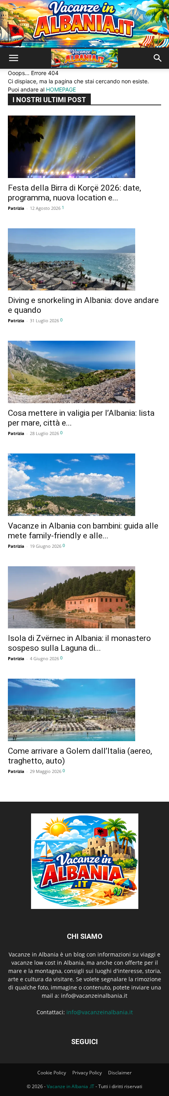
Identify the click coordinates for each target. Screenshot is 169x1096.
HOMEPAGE (61, 89)
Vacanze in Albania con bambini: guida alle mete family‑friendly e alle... (83, 530)
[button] (13, 58)
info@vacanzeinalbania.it (99, 1012)
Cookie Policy (51, 1072)
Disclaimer (120, 1072)
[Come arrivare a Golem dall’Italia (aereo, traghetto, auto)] (84, 710)
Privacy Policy (87, 1072)
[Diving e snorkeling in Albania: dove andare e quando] (84, 259)
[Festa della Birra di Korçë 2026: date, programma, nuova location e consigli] (84, 147)
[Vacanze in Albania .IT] (84, 24)
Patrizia (16, 208)
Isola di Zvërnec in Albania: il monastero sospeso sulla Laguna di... (79, 643)
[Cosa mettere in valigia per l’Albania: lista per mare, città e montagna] (84, 372)
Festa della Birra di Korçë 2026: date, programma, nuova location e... (74, 192)
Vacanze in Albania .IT (70, 1086)
